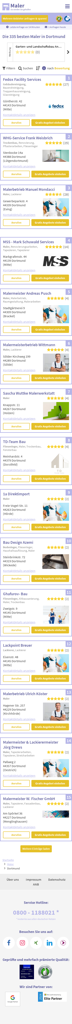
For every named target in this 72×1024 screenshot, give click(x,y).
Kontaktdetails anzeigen (19, 115)
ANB (36, 884)
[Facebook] (9, 943)
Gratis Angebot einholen (50, 122)
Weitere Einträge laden (36, 849)
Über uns (13, 879)
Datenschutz (56, 879)
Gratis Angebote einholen (50, 174)
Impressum (34, 879)
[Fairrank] (63, 943)
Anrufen (16, 122)
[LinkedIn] (50, 943)
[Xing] (36, 943)
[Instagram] (22, 943)
